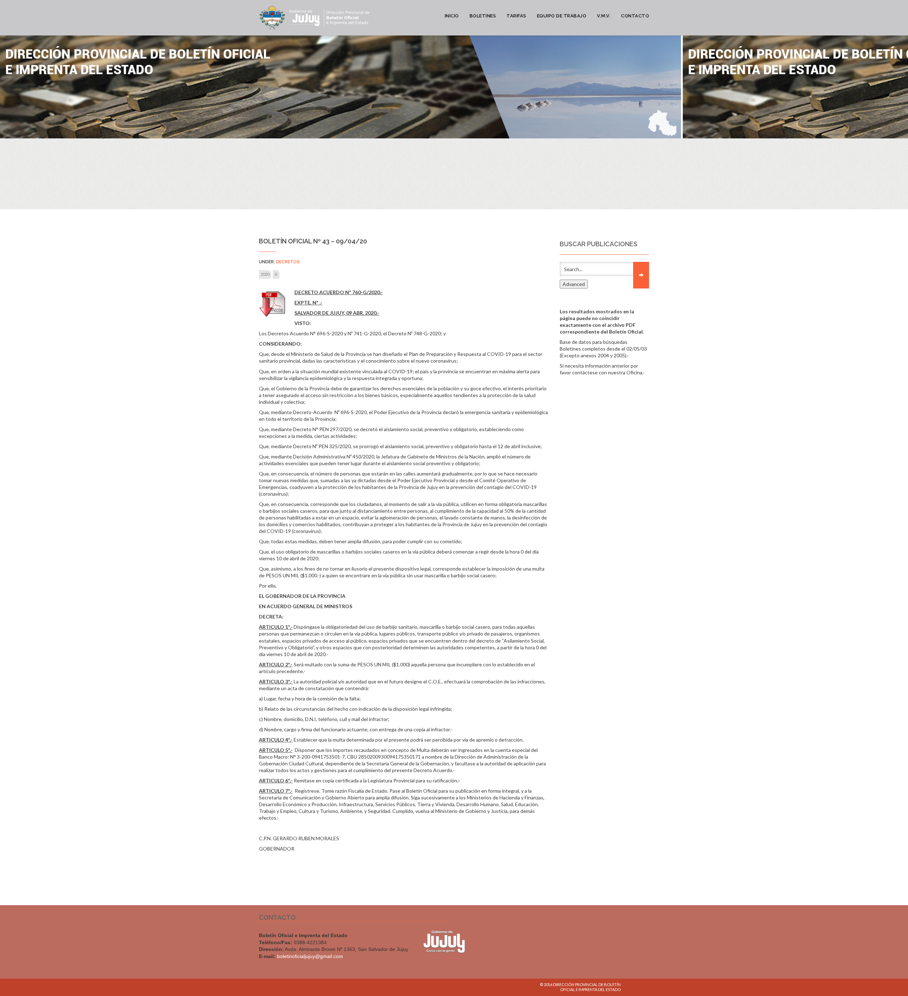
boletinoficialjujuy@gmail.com (310, 956)
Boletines (483, 15)
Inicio (452, 15)
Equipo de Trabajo (562, 15)
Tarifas (516, 15)
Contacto (635, 15)
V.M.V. (603, 15)
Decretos (288, 261)
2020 (265, 274)
